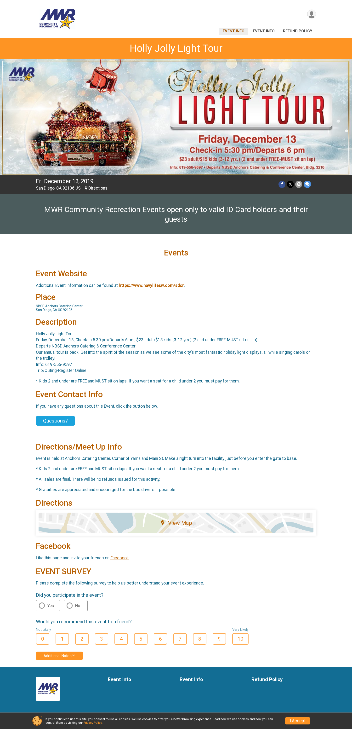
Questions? (55, 421)
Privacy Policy (93, 722)
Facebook (119, 557)
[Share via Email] (298, 184)
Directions (98, 188)
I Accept (298, 720)
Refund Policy (297, 31)
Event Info (233, 31)
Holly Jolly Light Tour (176, 48)
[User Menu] (311, 14)
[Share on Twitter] (290, 184)
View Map (180, 523)
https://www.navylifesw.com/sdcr (151, 285)
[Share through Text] (307, 184)
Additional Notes (58, 656)
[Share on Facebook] (281, 184)
